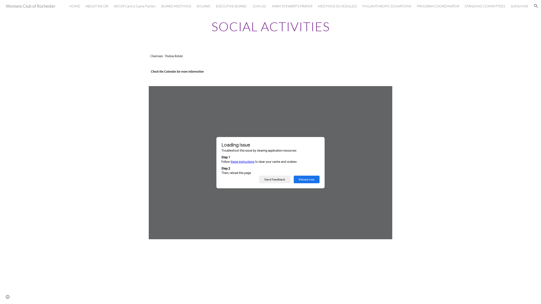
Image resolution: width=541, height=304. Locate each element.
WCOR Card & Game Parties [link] (135, 6)
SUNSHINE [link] (519, 6)
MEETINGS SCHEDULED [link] (337, 6)
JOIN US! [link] (259, 6)
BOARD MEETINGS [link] (176, 6)
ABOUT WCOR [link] (97, 6)
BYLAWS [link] (203, 6)
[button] (536, 6)
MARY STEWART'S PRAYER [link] (292, 6)
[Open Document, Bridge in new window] (384, 91)
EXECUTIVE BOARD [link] (231, 6)
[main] (270, 26)
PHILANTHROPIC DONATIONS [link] (386, 6)
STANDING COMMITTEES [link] (485, 6)
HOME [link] (74, 6)
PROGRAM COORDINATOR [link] (438, 6)
